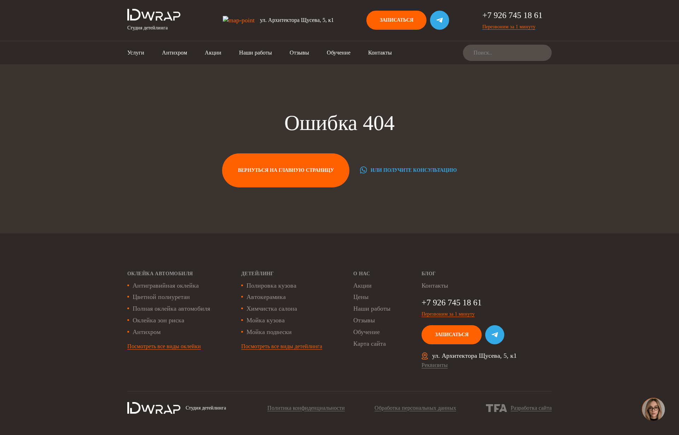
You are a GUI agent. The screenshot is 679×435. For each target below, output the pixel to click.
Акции (213, 53)
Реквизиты (435, 365)
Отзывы (299, 53)
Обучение (338, 53)
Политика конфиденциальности (306, 408)
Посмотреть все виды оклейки (164, 346)
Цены (360, 296)
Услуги (135, 53)
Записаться (396, 20)
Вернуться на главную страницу (286, 170)
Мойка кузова (265, 320)
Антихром (174, 53)
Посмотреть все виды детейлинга (281, 346)
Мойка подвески (269, 331)
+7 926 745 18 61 (512, 15)
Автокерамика (266, 296)
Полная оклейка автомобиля (171, 308)
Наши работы (255, 53)
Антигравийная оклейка (166, 285)
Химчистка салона (271, 308)
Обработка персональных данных (415, 408)
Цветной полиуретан (161, 296)
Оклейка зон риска (158, 320)
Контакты (380, 53)
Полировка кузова (271, 285)
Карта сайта (369, 343)
